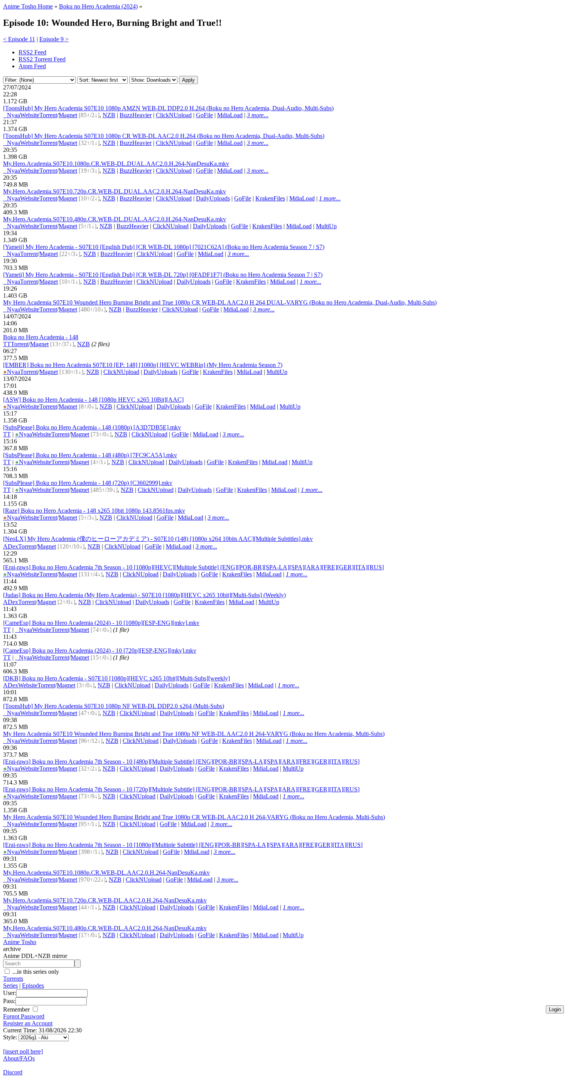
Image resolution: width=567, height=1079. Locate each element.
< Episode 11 (19, 39)
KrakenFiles (270, 198)
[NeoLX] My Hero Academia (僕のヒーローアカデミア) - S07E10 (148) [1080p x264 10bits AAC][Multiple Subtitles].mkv (158, 538)
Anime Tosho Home (28, 6)
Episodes (33, 985)
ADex (10, 546)
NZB (109, 115)
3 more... (257, 115)
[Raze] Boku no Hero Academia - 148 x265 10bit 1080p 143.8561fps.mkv (94, 510)
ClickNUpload (174, 115)
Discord (12, 1072)
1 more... (330, 198)
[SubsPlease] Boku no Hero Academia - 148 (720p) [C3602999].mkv (87, 483)
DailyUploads (213, 198)
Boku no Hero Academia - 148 (40, 337)
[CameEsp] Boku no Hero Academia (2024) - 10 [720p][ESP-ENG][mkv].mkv (99, 650)
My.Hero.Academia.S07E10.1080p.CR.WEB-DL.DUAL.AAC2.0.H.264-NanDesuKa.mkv (116, 163)
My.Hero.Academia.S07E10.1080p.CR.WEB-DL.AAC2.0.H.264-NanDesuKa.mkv (106, 872)
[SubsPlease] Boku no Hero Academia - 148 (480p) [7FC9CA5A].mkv (90, 455)
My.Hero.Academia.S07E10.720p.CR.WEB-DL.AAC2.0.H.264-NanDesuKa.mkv (105, 900)
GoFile (204, 115)
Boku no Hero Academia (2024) (98, 6)
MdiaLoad (230, 115)
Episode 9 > (54, 39)
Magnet (68, 115)
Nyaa (11, 115)
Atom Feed (32, 66)
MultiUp (326, 226)
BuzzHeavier (136, 115)
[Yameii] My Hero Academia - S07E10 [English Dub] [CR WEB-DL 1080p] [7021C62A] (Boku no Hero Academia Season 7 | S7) (163, 247)
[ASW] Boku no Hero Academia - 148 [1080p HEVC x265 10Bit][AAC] (93, 399)
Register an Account (27, 1023)
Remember (17, 1009)
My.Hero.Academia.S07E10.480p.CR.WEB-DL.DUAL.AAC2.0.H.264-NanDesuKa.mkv (114, 219)
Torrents (13, 978)
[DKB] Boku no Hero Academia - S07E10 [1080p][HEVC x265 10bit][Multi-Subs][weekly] (116, 678)
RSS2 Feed (32, 52)
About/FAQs (19, 1058)
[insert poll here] (23, 1051)
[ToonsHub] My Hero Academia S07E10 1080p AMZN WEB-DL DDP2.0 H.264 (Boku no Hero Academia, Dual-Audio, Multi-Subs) (168, 108)
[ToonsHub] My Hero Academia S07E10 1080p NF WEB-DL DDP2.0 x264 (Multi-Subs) (113, 706)
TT (7, 344)
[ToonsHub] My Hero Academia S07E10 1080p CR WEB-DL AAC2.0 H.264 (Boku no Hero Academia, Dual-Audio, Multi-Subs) (163, 136)
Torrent (48, 115)
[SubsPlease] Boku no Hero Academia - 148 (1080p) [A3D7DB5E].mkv (92, 427)
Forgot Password (23, 1016)
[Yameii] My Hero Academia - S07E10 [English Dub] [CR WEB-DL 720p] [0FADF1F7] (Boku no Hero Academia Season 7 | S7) (162, 274)
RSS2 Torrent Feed (42, 59)
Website (29, 115)
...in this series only (35, 971)
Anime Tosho (19, 942)
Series (10, 985)
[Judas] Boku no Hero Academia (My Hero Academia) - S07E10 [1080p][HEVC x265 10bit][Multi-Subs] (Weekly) (144, 595)
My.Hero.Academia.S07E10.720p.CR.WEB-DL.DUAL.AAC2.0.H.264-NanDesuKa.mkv (114, 191)
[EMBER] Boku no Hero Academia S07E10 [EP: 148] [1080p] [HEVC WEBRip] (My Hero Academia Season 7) (142, 365)
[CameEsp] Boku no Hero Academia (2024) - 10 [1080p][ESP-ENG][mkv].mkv (101, 622)
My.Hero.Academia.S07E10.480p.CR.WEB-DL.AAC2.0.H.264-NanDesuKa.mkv (105, 928)
